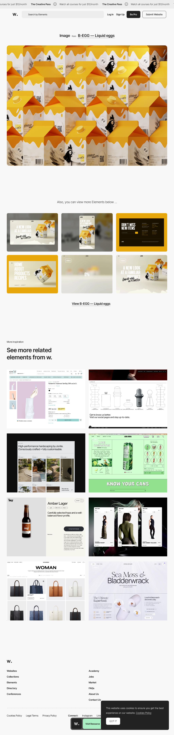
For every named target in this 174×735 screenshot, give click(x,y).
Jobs (91, 676)
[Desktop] (32, 232)
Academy (94, 670)
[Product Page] (46, 527)
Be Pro (133, 14)
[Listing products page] (46, 590)
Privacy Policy (49, 715)
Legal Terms (32, 715)
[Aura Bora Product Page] (128, 462)
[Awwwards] (15, 14)
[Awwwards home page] (77, 724)
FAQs (91, 688)
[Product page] (46, 399)
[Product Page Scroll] (128, 590)
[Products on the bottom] (128, 399)
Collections (13, 676)
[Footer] (141, 232)
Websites (12, 670)
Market (92, 682)
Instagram (87, 715)
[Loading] (86, 274)
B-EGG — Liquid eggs (96, 35)
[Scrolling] (141, 274)
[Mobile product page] (128, 527)
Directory (12, 688)
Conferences (14, 694)
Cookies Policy (14, 715)
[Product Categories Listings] (46, 462)
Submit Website (154, 14)
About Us (94, 694)
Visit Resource (92, 723)
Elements (12, 682)
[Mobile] (86, 232)
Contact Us (95, 699)
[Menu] (32, 274)
